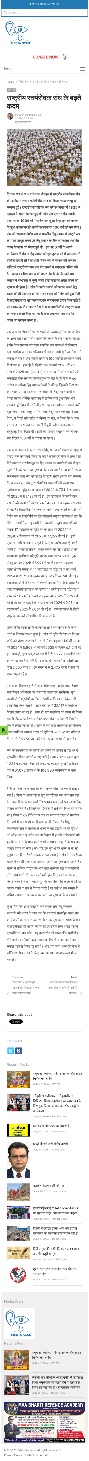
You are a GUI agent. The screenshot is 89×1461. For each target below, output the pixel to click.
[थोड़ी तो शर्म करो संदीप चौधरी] (18, 1144)
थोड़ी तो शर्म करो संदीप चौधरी (50, 1144)
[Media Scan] (44, 33)
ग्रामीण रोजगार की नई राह (48, 1186)
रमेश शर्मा (56, 1084)
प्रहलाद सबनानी (23, 122)
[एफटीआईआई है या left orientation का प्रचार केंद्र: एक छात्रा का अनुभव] (18, 1208)
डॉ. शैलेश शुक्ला (59, 1259)
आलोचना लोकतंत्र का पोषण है (51, 1126)
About (43, 1455)
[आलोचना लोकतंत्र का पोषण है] (18, 1126)
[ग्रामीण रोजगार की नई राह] (18, 1185)
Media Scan (59, 1116)
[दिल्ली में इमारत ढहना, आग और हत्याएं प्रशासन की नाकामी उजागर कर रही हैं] (18, 1228)
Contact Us (31, 1455)
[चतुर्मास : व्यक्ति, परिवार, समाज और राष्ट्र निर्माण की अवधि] (18, 1073)
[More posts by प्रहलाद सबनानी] (10, 118)
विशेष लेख (11, 90)
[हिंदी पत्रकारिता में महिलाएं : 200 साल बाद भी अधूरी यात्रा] (18, 1249)
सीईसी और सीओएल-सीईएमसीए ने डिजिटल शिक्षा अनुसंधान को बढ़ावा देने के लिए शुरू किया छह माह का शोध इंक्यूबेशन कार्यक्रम (57, 1382)
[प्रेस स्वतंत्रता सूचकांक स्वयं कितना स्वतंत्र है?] (18, 1269)
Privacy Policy (13, 1455)
